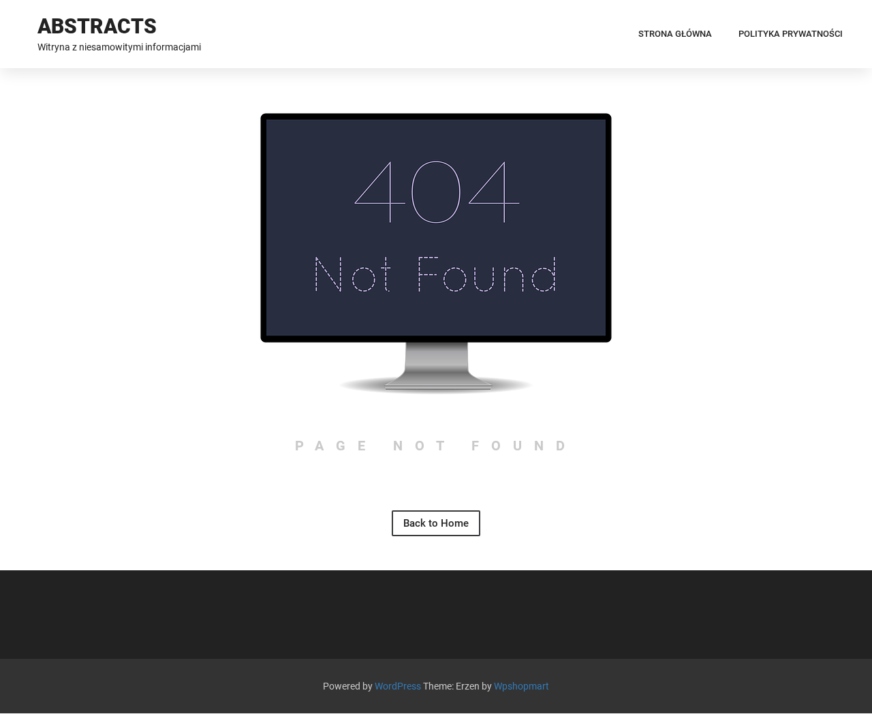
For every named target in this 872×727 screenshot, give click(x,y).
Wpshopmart (521, 686)
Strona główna (675, 34)
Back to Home (436, 523)
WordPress (398, 686)
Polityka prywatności (790, 34)
